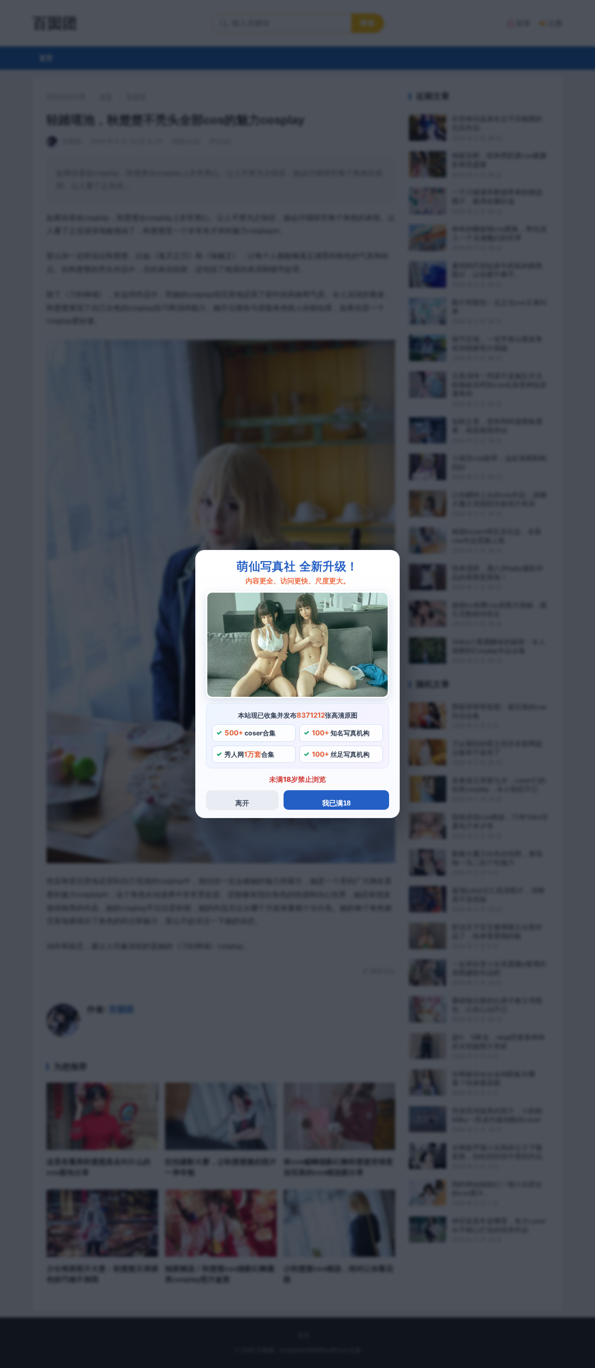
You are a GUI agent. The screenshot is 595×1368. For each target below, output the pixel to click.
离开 (242, 803)
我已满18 (336, 803)
